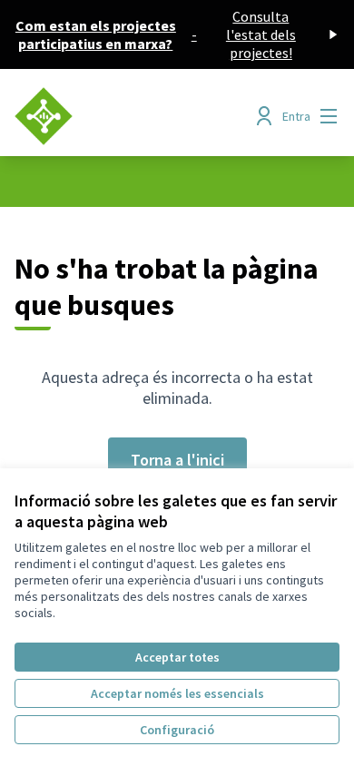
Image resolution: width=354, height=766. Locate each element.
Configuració (177, 730)
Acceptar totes (177, 657)
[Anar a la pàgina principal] (135, 116)
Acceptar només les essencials (177, 693)
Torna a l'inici (177, 459)
